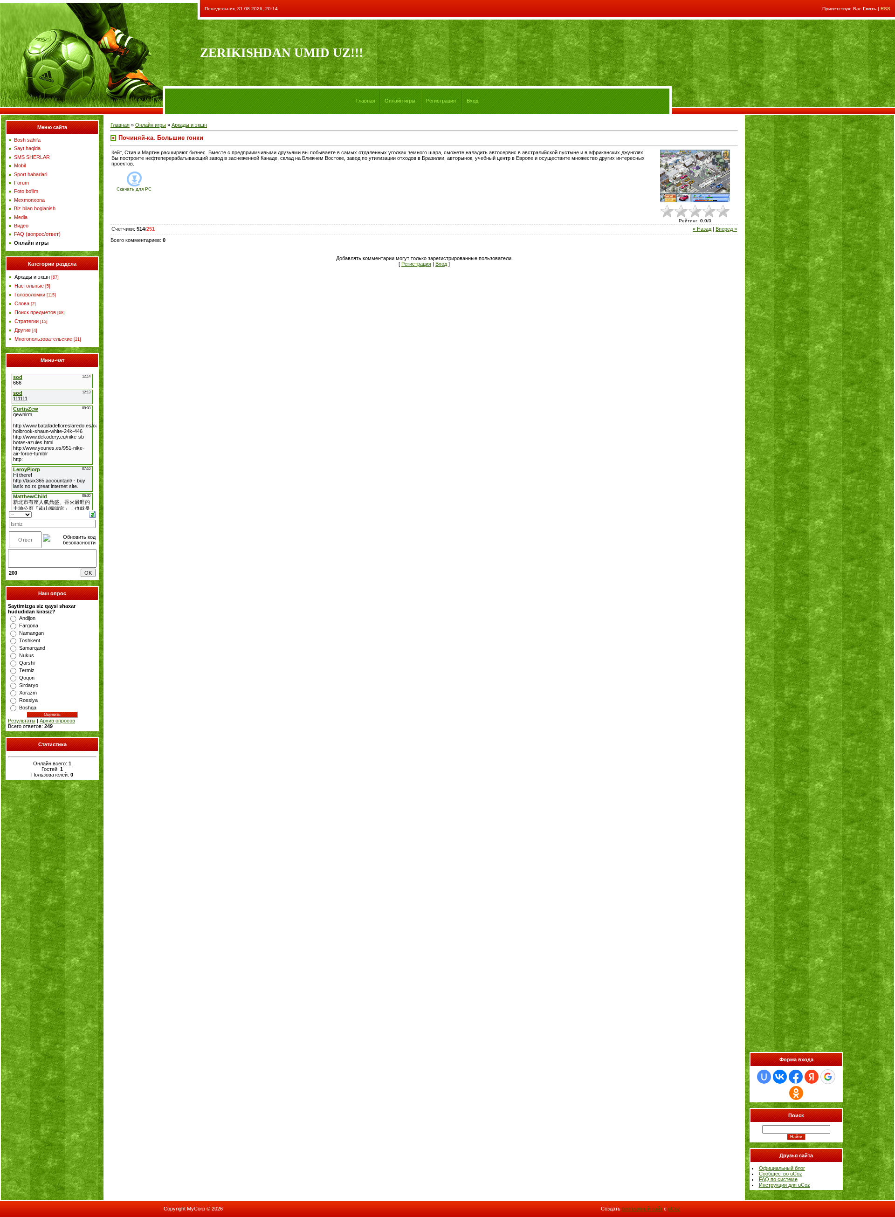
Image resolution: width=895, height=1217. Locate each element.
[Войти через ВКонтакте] (780, 1077)
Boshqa (27, 707)
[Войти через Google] (827, 1076)
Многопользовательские (43, 339)
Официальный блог (782, 1168)
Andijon (27, 618)
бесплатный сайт (642, 1208)
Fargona (28, 625)
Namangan (31, 633)
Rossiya (28, 700)
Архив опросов (57, 720)
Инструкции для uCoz (784, 1185)
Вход (472, 100)
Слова (21, 303)
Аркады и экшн (32, 277)
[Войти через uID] (764, 1077)
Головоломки (29, 294)
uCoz (674, 1208)
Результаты (21, 720)
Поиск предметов (35, 312)
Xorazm (28, 692)
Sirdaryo (28, 685)
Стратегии (26, 321)
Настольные (29, 286)
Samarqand (32, 648)
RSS (885, 8)
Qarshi (26, 663)
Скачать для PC (134, 189)
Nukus (26, 655)
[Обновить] (93, 513)
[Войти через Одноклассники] (796, 1093)
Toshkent (29, 640)
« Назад (702, 229)
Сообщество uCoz (780, 1173)
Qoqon (26, 678)
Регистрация (441, 100)
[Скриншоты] (695, 176)
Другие (22, 330)
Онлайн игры (400, 100)
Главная (365, 100)
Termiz (26, 670)
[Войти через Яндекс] (812, 1077)
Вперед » (726, 229)
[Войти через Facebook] (796, 1077)
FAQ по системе (778, 1179)
